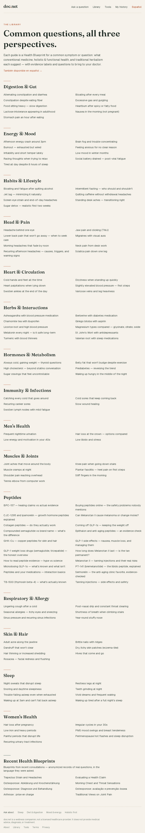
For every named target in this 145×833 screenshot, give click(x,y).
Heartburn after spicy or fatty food (95, 106)
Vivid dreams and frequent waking (95, 694)
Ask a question (80, 7)
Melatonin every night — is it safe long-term (30, 332)
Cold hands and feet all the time (23, 280)
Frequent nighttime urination (20, 434)
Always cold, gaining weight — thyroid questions (32, 362)
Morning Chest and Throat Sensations (97, 783)
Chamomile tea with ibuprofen (21, 321)
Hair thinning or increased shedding (24, 653)
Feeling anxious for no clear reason (96, 147)
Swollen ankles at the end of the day (25, 291)
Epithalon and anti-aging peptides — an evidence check (108, 530)
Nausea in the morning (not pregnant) (97, 111)
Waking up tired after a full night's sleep (98, 700)
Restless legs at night (88, 683)
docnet (11, 6)
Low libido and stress (88, 439)
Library (96, 7)
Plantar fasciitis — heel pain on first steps (100, 469)
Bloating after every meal (90, 94)
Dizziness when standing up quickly (96, 280)
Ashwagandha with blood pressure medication (31, 315)
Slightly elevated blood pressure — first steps (102, 285)
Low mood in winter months (92, 153)
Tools (108, 7)
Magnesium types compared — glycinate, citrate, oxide (107, 327)
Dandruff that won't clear (18, 647)
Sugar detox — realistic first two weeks (27, 205)
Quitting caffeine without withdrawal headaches (103, 194)
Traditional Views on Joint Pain (93, 794)
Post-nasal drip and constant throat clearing (101, 606)
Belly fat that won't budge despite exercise (101, 362)
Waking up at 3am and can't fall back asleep (30, 700)
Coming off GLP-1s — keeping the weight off (102, 525)
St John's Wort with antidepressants (96, 332)
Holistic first (71, 812)
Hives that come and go (89, 653)
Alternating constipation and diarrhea (25, 94)
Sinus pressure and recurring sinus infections (30, 617)
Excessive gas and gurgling (91, 100)
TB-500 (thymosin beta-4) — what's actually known (35, 582)
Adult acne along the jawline (20, 642)
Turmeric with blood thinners (20, 338)
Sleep (20, 812)
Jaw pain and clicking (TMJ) (92, 230)
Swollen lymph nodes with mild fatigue (27, 409)
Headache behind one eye (19, 230)
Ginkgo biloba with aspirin (90, 321)
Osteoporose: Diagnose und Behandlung (28, 788)
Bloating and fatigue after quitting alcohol (28, 188)
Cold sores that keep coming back (95, 398)
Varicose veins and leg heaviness (95, 291)
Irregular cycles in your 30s (91, 724)
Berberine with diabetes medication (96, 315)
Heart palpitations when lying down (25, 285)
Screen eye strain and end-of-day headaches (30, 200)
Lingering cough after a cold (20, 606)
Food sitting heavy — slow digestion (25, 106)
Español (136, 7)
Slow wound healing (87, 404)
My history (121, 7)
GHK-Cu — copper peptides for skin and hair (30, 540)
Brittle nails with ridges (88, 642)
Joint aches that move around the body (27, 464)
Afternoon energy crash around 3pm (25, 141)
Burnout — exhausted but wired (22, 147)
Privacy (46, 827)
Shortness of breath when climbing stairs (99, 612)
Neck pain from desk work (91, 245)
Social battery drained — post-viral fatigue (100, 158)
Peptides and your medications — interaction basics (34, 572)
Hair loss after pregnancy (19, 724)
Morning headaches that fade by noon (26, 245)
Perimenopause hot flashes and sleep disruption (104, 736)
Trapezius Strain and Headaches (23, 777)
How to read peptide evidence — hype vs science (33, 560)
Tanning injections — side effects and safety (101, 582)
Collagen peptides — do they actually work (30, 525)
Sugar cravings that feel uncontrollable (26, 374)
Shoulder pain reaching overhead (23, 475)
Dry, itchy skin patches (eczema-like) (96, 647)
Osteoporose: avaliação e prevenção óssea (101, 788)
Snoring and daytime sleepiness (23, 689)
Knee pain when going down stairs (95, 464)
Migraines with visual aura (90, 235)
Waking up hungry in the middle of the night (101, 374)
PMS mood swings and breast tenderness (100, 730)
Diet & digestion (35, 812)
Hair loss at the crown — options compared (101, 434)
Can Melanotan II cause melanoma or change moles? (107, 515)
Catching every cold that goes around (26, 398)
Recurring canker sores (17, 404)
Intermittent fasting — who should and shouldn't (104, 188)
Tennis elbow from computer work (24, 481)
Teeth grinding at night (88, 689)
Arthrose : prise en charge (19, 794)
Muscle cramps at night (17, 469)
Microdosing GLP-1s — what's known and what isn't (34, 566)
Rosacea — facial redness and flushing (27, 659)
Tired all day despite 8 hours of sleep (26, 164)
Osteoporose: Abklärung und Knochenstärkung (32, 783)
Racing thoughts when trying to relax (26, 158)
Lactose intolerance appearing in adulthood (29, 111)
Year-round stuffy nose (88, 617)
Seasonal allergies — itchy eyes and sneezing (30, 612)
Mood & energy (53, 812)
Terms (35, 827)
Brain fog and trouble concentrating (96, 141)
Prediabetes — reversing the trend (95, 368)
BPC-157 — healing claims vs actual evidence (31, 505)
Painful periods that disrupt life (22, 736)
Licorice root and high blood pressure (26, 327)
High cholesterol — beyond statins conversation (32, 368)
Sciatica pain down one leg (91, 251)
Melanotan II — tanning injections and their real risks (106, 560)
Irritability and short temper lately (23, 153)
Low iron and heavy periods (20, 730)
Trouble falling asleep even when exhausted (30, 694)
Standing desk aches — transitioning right (100, 200)
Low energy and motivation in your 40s (27, 439)
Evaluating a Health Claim (90, 777)
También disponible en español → (23, 70)
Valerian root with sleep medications (96, 338)
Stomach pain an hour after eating (24, 117)
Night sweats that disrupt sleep (22, 683)
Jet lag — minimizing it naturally (22, 194)
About (7, 827)
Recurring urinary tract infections (23, 741)
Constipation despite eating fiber (23, 100)
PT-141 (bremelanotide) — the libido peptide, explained (108, 566)
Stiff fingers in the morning (90, 475)
